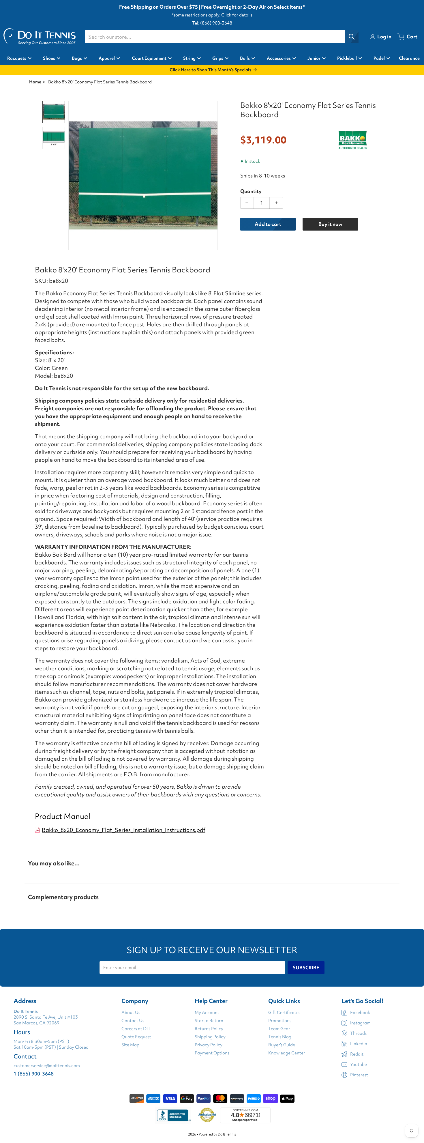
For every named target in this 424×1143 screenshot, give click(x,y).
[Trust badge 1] (173, 1115)
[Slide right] (214, 175)
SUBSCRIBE (306, 967)
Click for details (236, 15)
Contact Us (132, 1021)
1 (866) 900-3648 (34, 1073)
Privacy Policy (208, 1045)
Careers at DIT (136, 1029)
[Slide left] (72, 175)
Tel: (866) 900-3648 (212, 23)
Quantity (251, 191)
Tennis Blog (279, 1037)
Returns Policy (209, 1029)
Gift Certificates (284, 1012)
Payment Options (212, 1053)
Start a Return (209, 1021)
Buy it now (330, 224)
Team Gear (279, 1029)
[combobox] (221, 36)
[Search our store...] (352, 36)
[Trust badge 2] (207, 1115)
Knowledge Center (286, 1053)
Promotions (279, 1021)
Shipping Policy (210, 1037)
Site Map (130, 1045)
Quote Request (136, 1037)
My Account (207, 1012)
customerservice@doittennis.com (47, 1066)
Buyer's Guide (281, 1045)
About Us (130, 1012)
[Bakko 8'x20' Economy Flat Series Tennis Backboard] (53, 112)
